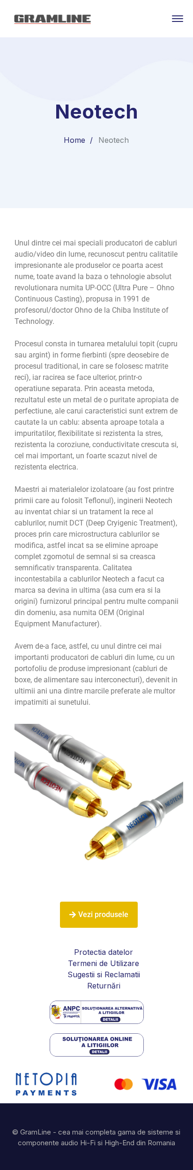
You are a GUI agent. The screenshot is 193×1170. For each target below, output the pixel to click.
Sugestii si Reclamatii (103, 974)
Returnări (103, 985)
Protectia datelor (103, 952)
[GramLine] (52, 17)
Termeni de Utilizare (103, 963)
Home (74, 140)
